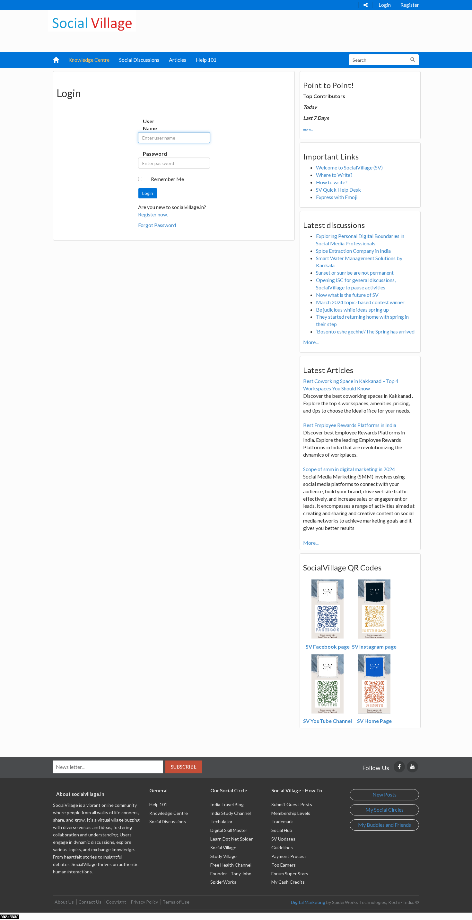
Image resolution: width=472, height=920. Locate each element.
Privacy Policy (144, 902)
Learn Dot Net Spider (231, 839)
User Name (149, 125)
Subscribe (184, 767)
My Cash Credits (288, 882)
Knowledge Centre (88, 60)
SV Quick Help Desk (338, 190)
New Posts (384, 794)
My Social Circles (384, 809)
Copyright (116, 902)
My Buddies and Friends (384, 825)
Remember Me (167, 179)
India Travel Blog (227, 804)
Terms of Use (175, 902)
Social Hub (281, 830)
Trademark (282, 821)
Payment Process (289, 856)
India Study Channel (230, 813)
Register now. (153, 214)
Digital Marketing (308, 902)
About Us (64, 902)
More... (311, 342)
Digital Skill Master (228, 830)
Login (385, 5)
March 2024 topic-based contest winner (360, 302)
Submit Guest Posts (291, 804)
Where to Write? (334, 175)
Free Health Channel (230, 865)
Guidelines (282, 847)
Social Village (223, 847)
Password (149, 153)
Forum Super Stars (289, 873)
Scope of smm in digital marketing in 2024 (349, 469)
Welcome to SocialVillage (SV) (349, 167)
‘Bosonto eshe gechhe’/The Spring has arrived (365, 331)
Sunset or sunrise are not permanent (355, 272)
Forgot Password (157, 225)
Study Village (223, 856)
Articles (177, 60)
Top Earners (283, 865)
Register (409, 5)
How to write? (331, 182)
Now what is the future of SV (347, 295)
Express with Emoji (336, 197)
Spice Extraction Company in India (353, 251)
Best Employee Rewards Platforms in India (349, 425)
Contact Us (89, 902)
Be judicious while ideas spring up (352, 309)
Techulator (221, 821)
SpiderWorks (223, 882)
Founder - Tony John (230, 873)
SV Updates (283, 839)
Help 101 (206, 60)
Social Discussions (139, 60)
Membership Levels (290, 813)
